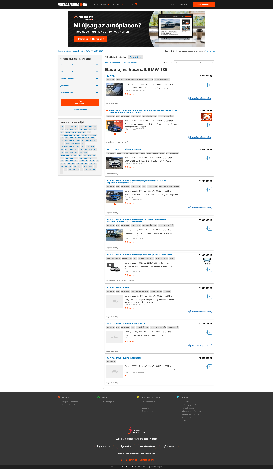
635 (85, 155)
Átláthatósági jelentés (190, 414)
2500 (90, 167)
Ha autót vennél (148, 405)
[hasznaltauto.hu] (72, 4)
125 (85, 126)
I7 (97, 161)
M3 (91, 164)
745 (95, 158)
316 (84, 132)
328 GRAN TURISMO (68, 141)
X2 (62, 169)
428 (92, 146)
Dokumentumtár (148, 411)
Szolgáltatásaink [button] (100, 4)
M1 (82, 164)
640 (89, 155)
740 (90, 158)
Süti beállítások (188, 408)
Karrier (184, 420)
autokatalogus (156, 467)
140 (62, 129)
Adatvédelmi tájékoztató (191, 411)
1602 (79, 167)
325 (71, 138)
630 (75, 155)
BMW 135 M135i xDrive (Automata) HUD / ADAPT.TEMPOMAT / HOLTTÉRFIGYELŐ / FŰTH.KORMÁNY (136, 220)
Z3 (94, 169)
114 (62, 126)
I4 (90, 161)
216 (71, 129)
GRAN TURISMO (66, 155)
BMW (88, 51)
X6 (78, 169)
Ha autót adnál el (148, 401)
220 (81, 129)
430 (62, 149)
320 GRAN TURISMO (89, 135)
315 (79, 132)
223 (85, 129)
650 (62, 158)
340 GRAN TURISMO (68, 146)
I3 (87, 161)
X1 (96, 167)
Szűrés (79, 102)
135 (95, 126)
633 (80, 155)
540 (76, 152)
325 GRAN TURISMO (82, 138)
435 (66, 149)
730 (76, 158)
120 (76, 126)
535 (71, 152)
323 (62, 138)
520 (81, 149)
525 (95, 149)
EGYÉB (82, 161)
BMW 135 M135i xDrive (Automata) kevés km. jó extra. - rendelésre (139, 254)
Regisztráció (184, 4)
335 (62, 143)
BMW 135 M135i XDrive (117, 287)
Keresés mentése (80, 109)
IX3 (78, 164)
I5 (94, 161)
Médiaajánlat (187, 417)
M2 (86, 164)
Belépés (172, 4)
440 (71, 149)
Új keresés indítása (129, 62)
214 (66, 129)
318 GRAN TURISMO (68, 135)
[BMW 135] (115, 89)
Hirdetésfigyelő (108, 401)
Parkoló (135, 57)
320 (78, 135)
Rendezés (168, 62)
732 (81, 158)
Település (131, 4)
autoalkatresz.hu (142, 467)
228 (95, 129)
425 (88, 146)
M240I (74, 132)
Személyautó (78, 51)
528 (62, 152)
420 (83, 146)
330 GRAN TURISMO (89, 141)
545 (81, 152)
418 (78, 146)
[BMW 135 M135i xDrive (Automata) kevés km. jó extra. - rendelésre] (115, 268)
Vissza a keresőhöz (112, 62)
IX (65, 164)
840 (71, 161)
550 (85, 152)
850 (76, 161)
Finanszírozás (107, 405)
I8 (61, 164)
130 (90, 126)
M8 (75, 167)
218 (76, 129)
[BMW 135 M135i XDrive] (115, 301)
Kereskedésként (68, 405)
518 (76, 149)
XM (86, 169)
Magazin (145, 408)
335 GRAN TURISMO (72, 143)
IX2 (73, 164)
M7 (70, 167)
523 (85, 149)
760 (66, 161)
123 (81, 126)
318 (89, 132)
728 (71, 158)
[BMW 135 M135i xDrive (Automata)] (115, 163)
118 (71, 126)
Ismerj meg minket (128, 459)
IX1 (69, 164)
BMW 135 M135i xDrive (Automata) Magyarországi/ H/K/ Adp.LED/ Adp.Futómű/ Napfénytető (138, 181)
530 (66, 152)
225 (90, 129)
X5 (74, 169)
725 (66, 158)
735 (85, 158)
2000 (85, 167)
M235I (67, 132)
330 (78, 141)
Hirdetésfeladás (202, 4)
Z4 (61, 172)
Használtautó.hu (64, 51)
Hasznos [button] (117, 4)
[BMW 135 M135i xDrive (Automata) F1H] (115, 337)
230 (62, 132)
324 (66, 138)
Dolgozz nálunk (147, 459)
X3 (66, 169)
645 (94, 155)
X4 (70, 169)
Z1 (90, 169)
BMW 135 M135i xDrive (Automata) (123, 149)
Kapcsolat (185, 401)
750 (62, 161)
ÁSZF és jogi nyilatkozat (191, 405)
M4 (95, 164)
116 (66, 126)
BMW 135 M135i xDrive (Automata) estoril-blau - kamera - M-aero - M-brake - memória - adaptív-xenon (143, 111)
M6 (66, 167)
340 (83, 143)
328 (92, 138)
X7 (82, 169)
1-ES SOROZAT (98, 51)
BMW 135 (111, 76)
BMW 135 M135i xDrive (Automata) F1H (125, 323)
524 (90, 149)
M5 (62, 167)
